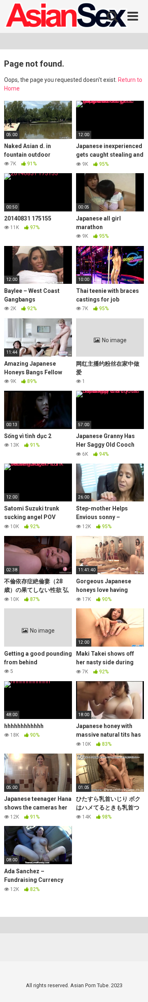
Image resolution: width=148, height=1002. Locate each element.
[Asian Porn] (65, 16)
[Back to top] (133, 985)
